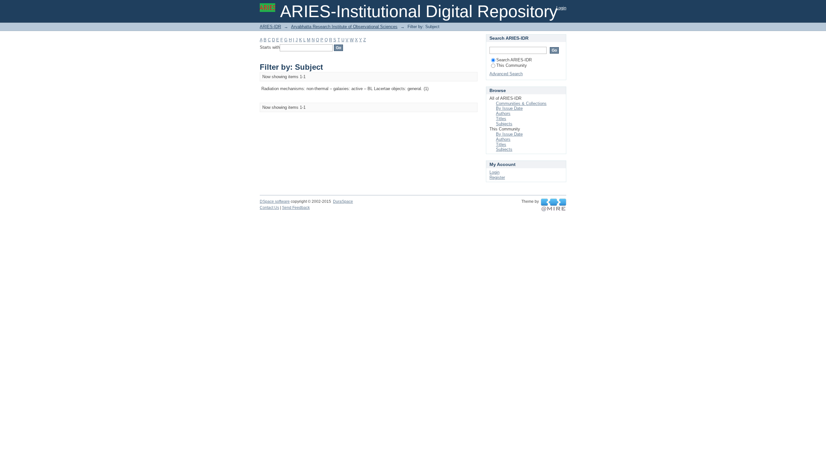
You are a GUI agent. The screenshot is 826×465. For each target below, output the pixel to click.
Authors (503, 113)
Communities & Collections (521, 103)
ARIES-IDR (270, 26)
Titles (501, 118)
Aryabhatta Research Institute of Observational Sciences (344, 26)
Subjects (504, 123)
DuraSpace (343, 201)
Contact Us (269, 207)
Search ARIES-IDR (514, 59)
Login (561, 7)
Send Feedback (296, 207)
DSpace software (275, 201)
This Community (511, 65)
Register (497, 177)
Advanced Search (506, 73)
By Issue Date (509, 108)
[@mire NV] (553, 205)
